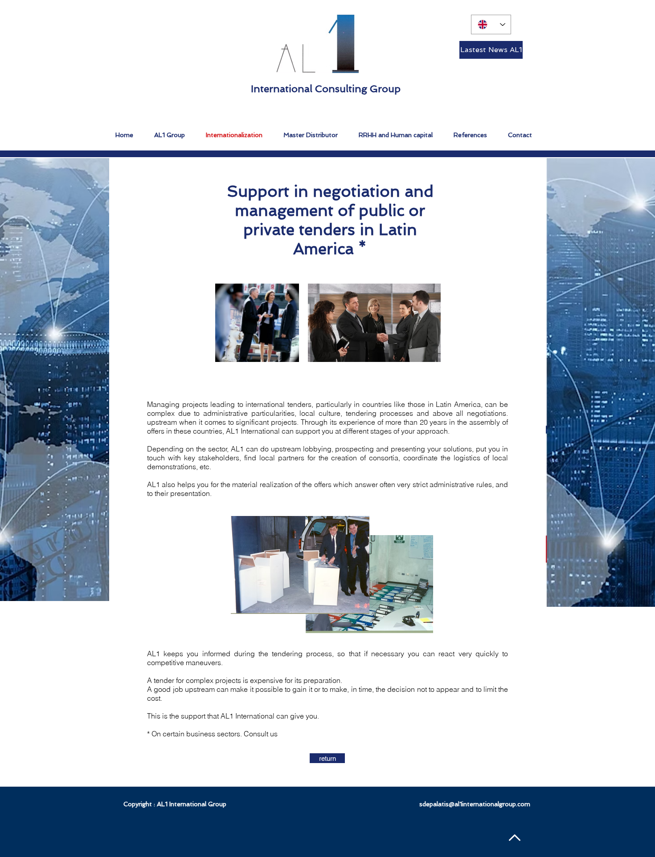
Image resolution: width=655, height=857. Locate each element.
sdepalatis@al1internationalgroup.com (474, 804)
